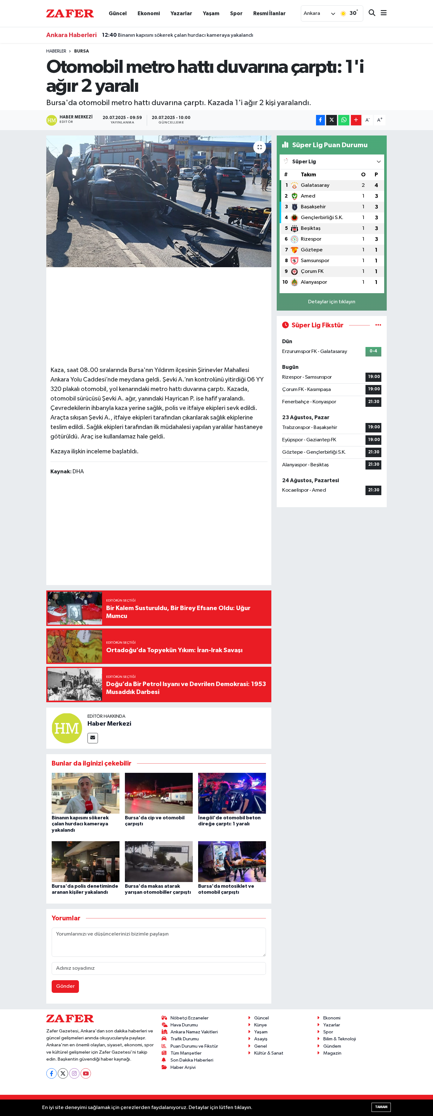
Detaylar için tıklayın (331, 302)
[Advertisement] (165, 315)
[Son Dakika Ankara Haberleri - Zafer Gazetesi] (70, 13)
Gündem (332, 1046)
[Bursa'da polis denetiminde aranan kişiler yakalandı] (86, 861)
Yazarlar (181, 13)
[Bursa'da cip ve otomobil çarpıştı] (159, 793)
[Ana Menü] (381, 13)
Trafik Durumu (185, 1039)
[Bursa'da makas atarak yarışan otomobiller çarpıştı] (159, 861)
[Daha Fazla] (356, 120)
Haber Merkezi (109, 724)
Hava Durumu (184, 1025)
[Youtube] (86, 1073)
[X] (63, 1073)
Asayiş (261, 1039)
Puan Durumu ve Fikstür (194, 1046)
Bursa (81, 51)
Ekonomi (149, 13)
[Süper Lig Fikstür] (378, 325)
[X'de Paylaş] (331, 120)
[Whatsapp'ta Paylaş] (343, 120)
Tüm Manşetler (186, 1053)
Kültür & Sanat (268, 1053)
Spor (236, 13)
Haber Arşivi (183, 1067)
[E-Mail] (92, 738)
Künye (260, 1025)
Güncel (118, 13)
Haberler (56, 51)
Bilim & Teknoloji (339, 1039)
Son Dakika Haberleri (192, 1060)
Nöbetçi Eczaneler (190, 1018)
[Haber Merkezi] (67, 728)
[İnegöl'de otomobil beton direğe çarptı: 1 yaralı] (232, 793)
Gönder (65, 986)
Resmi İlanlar (269, 13)
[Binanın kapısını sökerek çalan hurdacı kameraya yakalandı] (86, 793)
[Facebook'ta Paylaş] (320, 120)
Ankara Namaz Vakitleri (194, 1032)
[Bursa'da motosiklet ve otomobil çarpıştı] (232, 861)
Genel (260, 1046)
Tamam (381, 1107)
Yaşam (211, 13)
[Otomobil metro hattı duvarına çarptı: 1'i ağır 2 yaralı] (159, 201)
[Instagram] (74, 1073)
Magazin (332, 1053)
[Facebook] (51, 1073)
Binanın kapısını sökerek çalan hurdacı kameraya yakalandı (177, 35)
